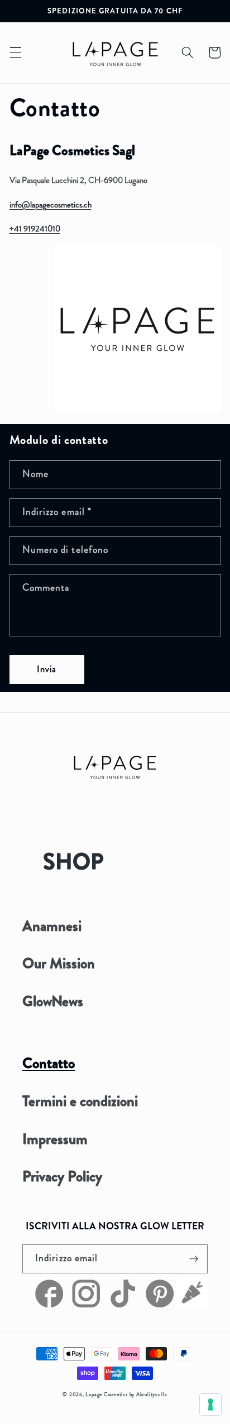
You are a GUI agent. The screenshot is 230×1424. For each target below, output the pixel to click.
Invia (47, 669)
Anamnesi (52, 926)
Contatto (48, 1063)
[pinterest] (158, 1305)
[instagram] (84, 1305)
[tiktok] (121, 1305)
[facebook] (50, 1305)
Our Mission (58, 963)
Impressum (55, 1139)
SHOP (73, 861)
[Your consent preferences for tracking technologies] (210, 1404)
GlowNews (52, 1001)
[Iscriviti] (193, 1258)
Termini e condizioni (80, 1101)
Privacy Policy (62, 1176)
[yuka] (192, 1305)
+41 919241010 (34, 229)
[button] (15, 52)
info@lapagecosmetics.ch (50, 205)
